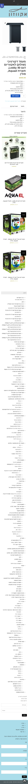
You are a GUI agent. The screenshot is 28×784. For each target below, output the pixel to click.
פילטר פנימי (21, 363)
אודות (23, 723)
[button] (2, 6)
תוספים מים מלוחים (19, 415)
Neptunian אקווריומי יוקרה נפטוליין (15, 304)
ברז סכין (19, 603)
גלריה (22, 727)
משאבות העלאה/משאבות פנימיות (16, 515)
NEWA (19, 671)
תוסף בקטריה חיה (16, 358)
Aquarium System (16, 531)
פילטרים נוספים (17, 686)
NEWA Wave (15, 472)
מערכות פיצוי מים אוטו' (18, 551)
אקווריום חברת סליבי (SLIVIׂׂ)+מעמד (15, 367)
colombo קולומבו (16, 645)
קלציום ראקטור (20, 510)
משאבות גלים (21, 460)
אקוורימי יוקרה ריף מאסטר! (17, 384)
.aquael (19, 675)
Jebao (19, 525)
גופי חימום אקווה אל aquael (14, 396)
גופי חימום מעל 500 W (15, 669)
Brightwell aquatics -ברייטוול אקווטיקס (11, 409)
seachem (18, 403)
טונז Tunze (18, 475)
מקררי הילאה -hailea (16, 542)
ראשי (25, 56)
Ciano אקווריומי (20, 297)
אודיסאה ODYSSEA (16, 498)
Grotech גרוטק (17, 424)
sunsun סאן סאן (17, 667)
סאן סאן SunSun (17, 462)
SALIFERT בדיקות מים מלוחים (14, 437)
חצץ (20, 557)
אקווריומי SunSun (20, 348)
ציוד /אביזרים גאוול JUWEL (17, 597)
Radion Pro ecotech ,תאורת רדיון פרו (12, 494)
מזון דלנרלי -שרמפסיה (16, 354)
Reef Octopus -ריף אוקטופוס (14, 633)
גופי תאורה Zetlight (16, 485)
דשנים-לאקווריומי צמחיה (18, 371)
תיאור (22, 106)
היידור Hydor (18, 466)
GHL (20, 489)
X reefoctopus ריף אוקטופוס (14, 464)
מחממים (22, 664)
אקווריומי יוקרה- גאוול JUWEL (17, 506)
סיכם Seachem (17, 375)
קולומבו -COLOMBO (16, 432)
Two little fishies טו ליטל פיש (14, 428)
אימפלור (16, 635)
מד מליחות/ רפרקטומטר (15, 574)
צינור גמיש (18, 569)
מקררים (22, 538)
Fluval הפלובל (20, 346)
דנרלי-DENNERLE (17, 382)
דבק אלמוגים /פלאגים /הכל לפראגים (12, 578)
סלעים (19, 561)
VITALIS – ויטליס (17, 447)
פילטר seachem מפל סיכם (14, 681)
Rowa (19, 401)
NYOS (19, 629)
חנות (21, 56)
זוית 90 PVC (18, 614)
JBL (20, 445)
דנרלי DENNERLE (20, 344)
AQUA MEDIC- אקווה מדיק (15, 477)
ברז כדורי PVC (17, 607)
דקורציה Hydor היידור (16, 563)
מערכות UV (21, 546)
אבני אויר (22, 599)
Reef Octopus (17, 527)
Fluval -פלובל (18, 688)
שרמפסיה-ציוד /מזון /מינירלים (17, 350)
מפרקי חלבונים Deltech (15, 639)
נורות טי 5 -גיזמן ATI (16, 502)
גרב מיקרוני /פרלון (16, 572)
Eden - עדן (18, 529)
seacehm (18, 660)
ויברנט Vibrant (17, 420)
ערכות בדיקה (21, 430)
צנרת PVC (18, 622)
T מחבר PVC (18, 616)
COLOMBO (18, 380)
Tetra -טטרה (18, 458)
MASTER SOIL (17, 643)
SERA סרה (18, 451)
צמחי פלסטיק (17, 559)
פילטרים (22, 679)
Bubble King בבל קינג (16, 631)
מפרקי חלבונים (20, 624)
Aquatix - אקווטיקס (19, 356)
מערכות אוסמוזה (20, 692)
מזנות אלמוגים (20, 388)
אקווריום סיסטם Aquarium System (12, 470)
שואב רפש (18, 591)
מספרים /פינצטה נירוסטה (15, 582)
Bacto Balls (18, 407)
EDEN (19, 673)
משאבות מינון (21, 504)
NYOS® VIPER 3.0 (19, 299)
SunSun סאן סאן (17, 683)
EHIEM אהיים (18, 690)
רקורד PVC (18, 618)
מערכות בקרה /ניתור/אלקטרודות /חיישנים (14, 390)
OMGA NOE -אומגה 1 (16, 453)
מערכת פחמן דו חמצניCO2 (17, 593)
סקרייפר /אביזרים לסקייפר (14, 584)
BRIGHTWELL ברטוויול (15, 426)
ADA (20, 652)
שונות (22, 565)
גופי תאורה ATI (17, 496)
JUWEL (19, 626)
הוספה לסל (15, 96)
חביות (19, 576)
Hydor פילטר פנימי (16, 365)
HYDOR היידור (17, 677)
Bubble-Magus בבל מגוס (15, 637)
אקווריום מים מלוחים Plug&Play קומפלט (14, 323)
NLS (20, 456)
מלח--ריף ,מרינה (20, 479)
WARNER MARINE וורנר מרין (14, 413)
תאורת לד (18, 491)
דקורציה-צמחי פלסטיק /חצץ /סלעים (15, 553)
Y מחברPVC (18, 605)
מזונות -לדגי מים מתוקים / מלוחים (16, 443)
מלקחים (19, 586)
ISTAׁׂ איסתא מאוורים (16, 540)
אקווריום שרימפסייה (16, 394)
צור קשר (22, 731)
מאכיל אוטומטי (17, 580)
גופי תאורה (21, 481)
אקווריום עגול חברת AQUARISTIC (16, 308)
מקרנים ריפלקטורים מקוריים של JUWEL (14, 595)
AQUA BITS (18, 449)
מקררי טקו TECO (17, 544)
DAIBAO (19, 521)
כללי (23, 361)
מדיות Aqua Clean (16, 405)
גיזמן (23, 302)
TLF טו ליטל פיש (17, 411)
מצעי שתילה (21, 641)
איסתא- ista (18, 654)
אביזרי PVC (21, 601)
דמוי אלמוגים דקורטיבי (15, 555)
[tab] (22, 106)
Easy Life (18, 377)
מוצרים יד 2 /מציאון (19, 386)
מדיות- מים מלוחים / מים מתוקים (16, 399)
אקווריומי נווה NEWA (19, 342)
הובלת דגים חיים (17, 567)
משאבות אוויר (20, 662)
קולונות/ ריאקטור (20, 508)
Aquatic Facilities (20, 729)
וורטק (19, 468)
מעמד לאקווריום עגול (19, 306)
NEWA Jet (15, 534)
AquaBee (18, 536)
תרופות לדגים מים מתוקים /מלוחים (16, 548)
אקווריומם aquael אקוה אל (12, 56)
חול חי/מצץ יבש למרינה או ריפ (17, 513)
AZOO (19, 373)
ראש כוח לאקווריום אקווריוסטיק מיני (12, 519)
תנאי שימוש (6, 782)
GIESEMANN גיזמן (16, 500)
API (20, 441)
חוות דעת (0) (14, 106)
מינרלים (19, 352)
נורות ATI (19, 483)
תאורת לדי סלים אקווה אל (15, 487)
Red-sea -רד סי (17, 439)
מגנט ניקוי (18, 588)
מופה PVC (18, 620)
